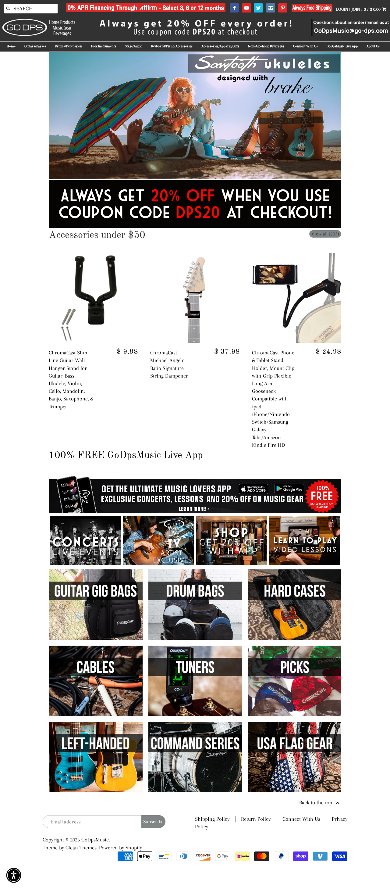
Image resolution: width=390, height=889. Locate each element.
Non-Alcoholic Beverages (266, 46)
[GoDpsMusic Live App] (85, 563)
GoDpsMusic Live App (342, 46)
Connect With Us (305, 46)
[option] (195, 115)
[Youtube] (246, 8)
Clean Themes (81, 847)
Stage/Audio (133, 46)
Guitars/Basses (35, 46)
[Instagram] (270, 8)
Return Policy (256, 819)
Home (11, 46)
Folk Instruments (103, 46)
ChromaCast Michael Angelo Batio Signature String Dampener (169, 364)
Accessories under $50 (97, 235)
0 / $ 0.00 (373, 9)
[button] (13, 875)
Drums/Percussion (68, 46)
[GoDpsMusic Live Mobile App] (231, 563)
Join (356, 9)
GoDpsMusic (95, 840)
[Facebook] (234, 8)
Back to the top (316, 802)
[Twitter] (258, 8)
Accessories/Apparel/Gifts (220, 46)
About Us (373, 46)
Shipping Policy (212, 819)
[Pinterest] (282, 8)
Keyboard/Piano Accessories (172, 46)
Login (342, 9)
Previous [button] (40, 115)
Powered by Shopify (120, 847)
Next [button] (350, 115)
